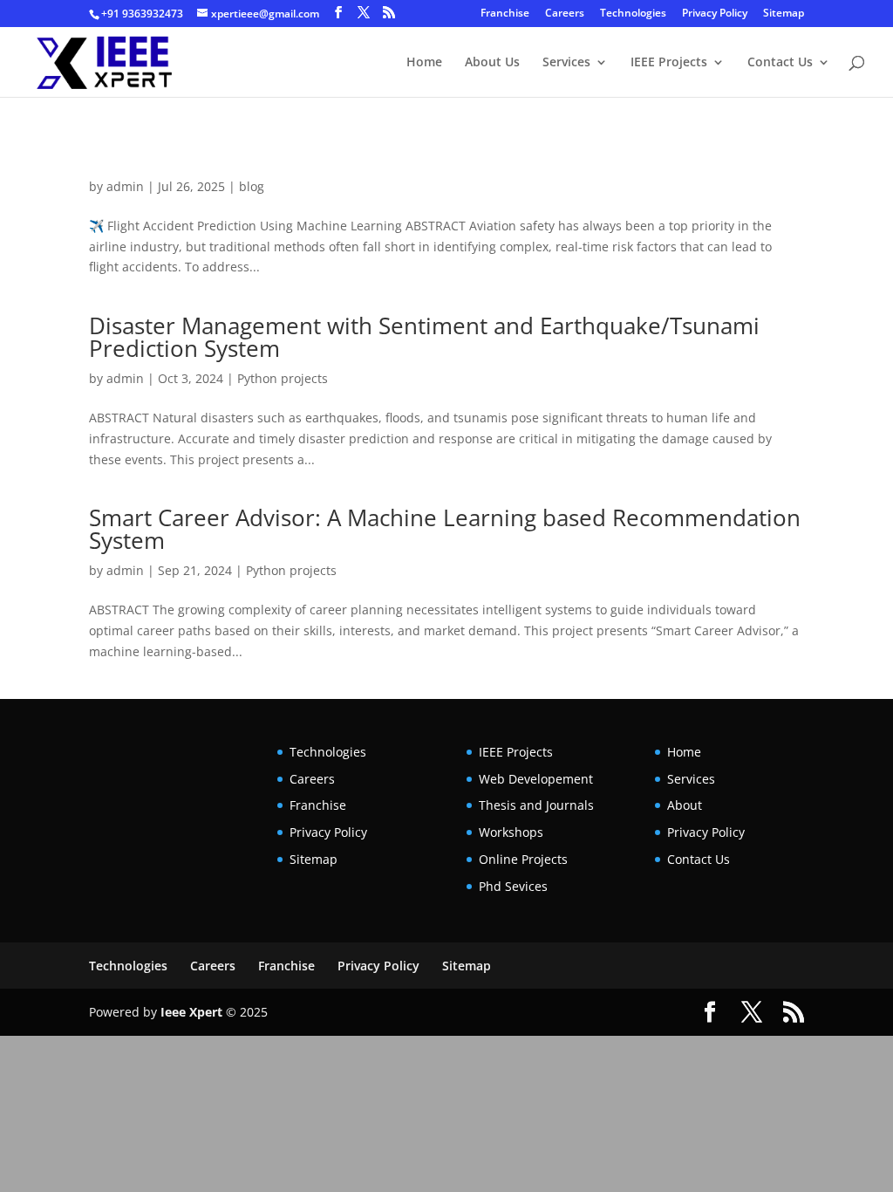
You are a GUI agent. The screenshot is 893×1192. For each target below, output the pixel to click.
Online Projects (523, 859)
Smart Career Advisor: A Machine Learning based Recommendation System (445, 529)
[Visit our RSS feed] (389, 12)
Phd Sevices (513, 886)
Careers (564, 14)
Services (566, 63)
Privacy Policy (714, 14)
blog (251, 186)
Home (424, 63)
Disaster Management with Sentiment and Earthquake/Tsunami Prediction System (424, 337)
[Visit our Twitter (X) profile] (364, 12)
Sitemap (783, 14)
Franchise (505, 14)
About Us (492, 63)
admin (125, 186)
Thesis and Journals (536, 805)
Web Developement (536, 779)
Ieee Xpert (191, 1012)
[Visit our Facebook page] (338, 12)
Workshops (511, 832)
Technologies (633, 14)
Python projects (282, 378)
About (684, 805)
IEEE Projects (669, 63)
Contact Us (780, 63)
